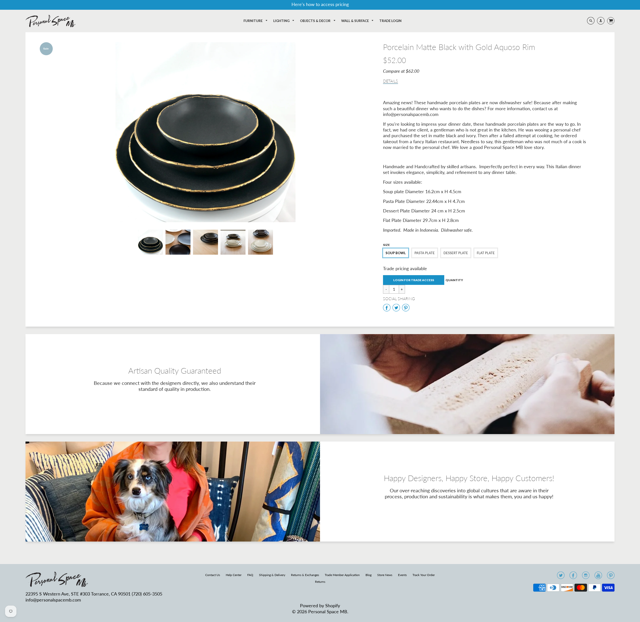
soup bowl (396, 253)
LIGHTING (281, 21)
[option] (205, 132)
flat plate (486, 253)
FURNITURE (253, 21)
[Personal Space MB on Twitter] (560, 577)
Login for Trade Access (413, 280)
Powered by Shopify (320, 605)
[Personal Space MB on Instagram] (586, 577)
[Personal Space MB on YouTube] (598, 577)
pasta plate (424, 253)
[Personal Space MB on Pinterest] (610, 577)
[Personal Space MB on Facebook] (573, 577)
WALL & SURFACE (355, 21)
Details (390, 80)
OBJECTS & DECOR (315, 21)
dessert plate (456, 253)
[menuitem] (255, 20)
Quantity (454, 280)
